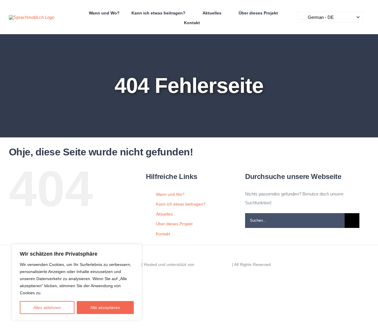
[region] (77, 282)
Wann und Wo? (170, 194)
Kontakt (163, 233)
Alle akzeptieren (105, 307)
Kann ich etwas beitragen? (181, 204)
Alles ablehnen (47, 307)
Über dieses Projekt (174, 223)
